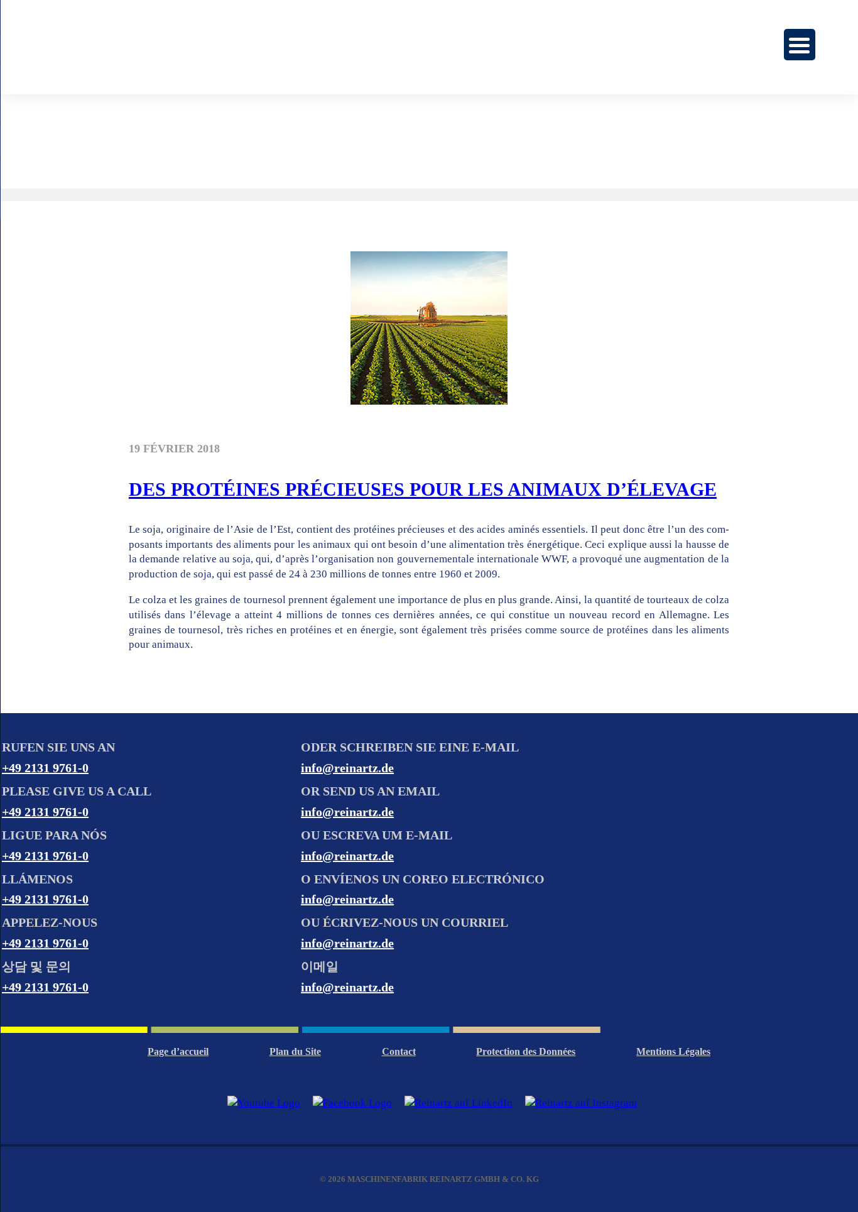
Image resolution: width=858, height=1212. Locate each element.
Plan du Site (295, 1051)
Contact (399, 1051)
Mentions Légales (673, 1051)
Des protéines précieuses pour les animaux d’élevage (423, 489)
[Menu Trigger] (799, 44)
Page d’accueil (178, 1051)
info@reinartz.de (347, 768)
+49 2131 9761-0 (45, 768)
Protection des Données (525, 1051)
